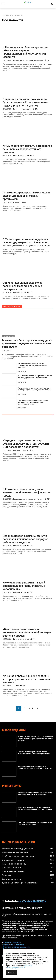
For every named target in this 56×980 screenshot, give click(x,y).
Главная (5, 15)
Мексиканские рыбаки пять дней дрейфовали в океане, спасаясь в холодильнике (24, 586)
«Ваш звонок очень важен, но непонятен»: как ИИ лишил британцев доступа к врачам (27, 632)
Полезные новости (20, 450)
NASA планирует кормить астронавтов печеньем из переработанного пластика (27, 149)
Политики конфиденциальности (19, 967)
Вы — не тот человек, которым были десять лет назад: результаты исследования (35, 377)
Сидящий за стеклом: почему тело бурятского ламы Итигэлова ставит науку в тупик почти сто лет (25, 102)
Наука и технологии (21, 156)
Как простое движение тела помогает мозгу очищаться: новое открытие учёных (35, 793)
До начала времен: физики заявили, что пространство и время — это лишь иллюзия (27, 679)
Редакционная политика (13, 945)
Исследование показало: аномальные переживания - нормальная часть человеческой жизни (33, 402)
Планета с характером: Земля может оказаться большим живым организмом (26, 196)
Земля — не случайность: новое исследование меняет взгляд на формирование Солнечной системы (36, 739)
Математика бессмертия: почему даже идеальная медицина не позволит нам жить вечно (27, 343)
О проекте (7, 943)
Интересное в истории (22, 109)
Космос (16, 686)
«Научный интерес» (32, 901)
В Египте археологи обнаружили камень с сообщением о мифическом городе (26, 492)
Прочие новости (19, 292)
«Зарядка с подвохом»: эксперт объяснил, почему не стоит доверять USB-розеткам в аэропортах (26, 444)
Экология (16, 202)
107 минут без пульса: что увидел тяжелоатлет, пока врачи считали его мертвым (32, 365)
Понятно (11, 972)
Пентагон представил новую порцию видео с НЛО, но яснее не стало (35, 823)
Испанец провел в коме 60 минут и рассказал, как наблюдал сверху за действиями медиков (25, 539)
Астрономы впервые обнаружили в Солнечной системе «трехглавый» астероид (35, 767)
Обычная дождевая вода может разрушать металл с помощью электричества (23, 286)
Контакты (17, 943)
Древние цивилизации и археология (28, 60)
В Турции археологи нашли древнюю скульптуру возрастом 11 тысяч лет (26, 241)
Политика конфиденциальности (16, 947)
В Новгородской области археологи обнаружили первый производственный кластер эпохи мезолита (25, 51)
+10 (31, 708)
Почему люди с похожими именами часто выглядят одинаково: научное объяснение (34, 389)
